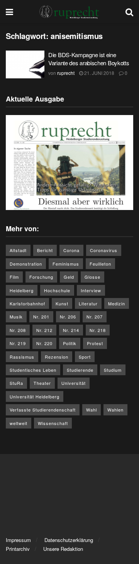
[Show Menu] (9, 11)
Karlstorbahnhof (27, 303)
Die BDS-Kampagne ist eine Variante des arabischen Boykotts (88, 59)
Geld (69, 277)
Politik (69, 343)
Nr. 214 (71, 330)
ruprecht (66, 72)
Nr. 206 (68, 316)
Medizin (116, 303)
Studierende (80, 370)
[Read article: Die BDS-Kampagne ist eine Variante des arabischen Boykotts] (25, 64)
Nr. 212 (44, 330)
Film (14, 277)
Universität (73, 383)
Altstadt (18, 250)
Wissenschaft (53, 423)
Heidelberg (22, 290)
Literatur (88, 303)
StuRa (16, 383)
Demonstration (26, 264)
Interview (91, 290)
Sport (85, 357)
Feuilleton (100, 264)
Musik (16, 316)
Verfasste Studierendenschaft (43, 409)
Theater (42, 383)
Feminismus (66, 264)
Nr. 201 (41, 316)
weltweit (18, 423)
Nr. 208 (18, 330)
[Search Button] (129, 11)
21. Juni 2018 (98, 72)
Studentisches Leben (33, 370)
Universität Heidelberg (34, 396)
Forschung (41, 277)
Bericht (45, 250)
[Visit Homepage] (69, 11)
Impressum (18, 540)
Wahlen (115, 409)
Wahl (91, 409)
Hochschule (57, 290)
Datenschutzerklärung (68, 540)
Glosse (92, 277)
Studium (113, 370)
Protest (95, 343)
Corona (71, 250)
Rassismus (22, 357)
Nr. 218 (98, 330)
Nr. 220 (44, 343)
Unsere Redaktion (63, 548)
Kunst (62, 303)
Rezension (56, 357)
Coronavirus (103, 250)
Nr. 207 (94, 316)
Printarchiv (18, 548)
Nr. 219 (18, 343)
